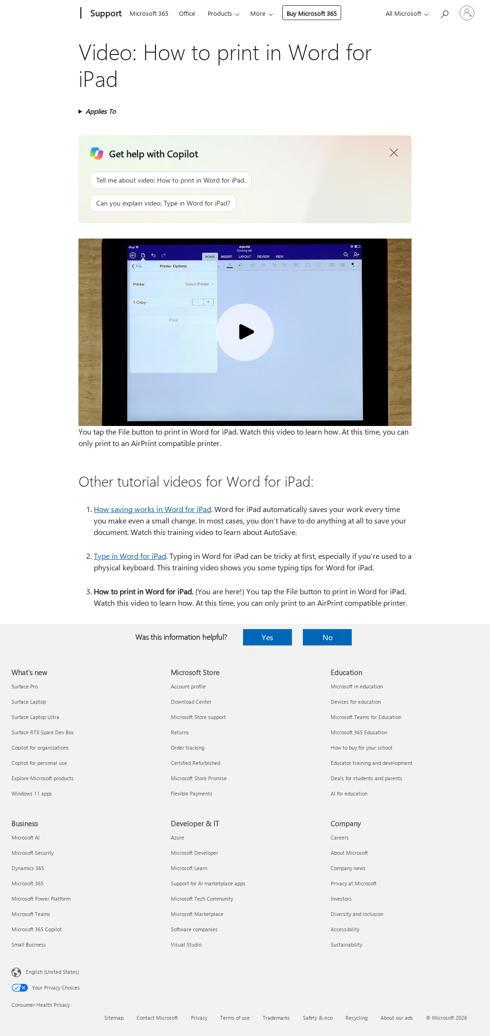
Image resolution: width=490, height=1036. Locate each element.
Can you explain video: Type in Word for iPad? (163, 202)
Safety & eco (318, 1017)
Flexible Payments (191, 793)
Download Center (191, 701)
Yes (267, 637)
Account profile (188, 686)
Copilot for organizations (40, 747)
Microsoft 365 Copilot (36, 929)
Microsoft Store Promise (199, 778)
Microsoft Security (32, 852)
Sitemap (113, 1017)
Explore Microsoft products (42, 778)
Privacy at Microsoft (354, 883)
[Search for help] (444, 12)
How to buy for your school (361, 747)
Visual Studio (186, 944)
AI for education (349, 793)
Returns (180, 732)
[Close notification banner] (394, 153)
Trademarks (276, 1017)
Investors (341, 898)
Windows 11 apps (31, 793)
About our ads (396, 1017)
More (258, 13)
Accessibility (345, 929)
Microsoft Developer (194, 852)
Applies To (101, 111)
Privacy (199, 1017)
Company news (348, 868)
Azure (177, 837)
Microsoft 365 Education (359, 732)
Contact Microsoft (157, 1017)
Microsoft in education (357, 686)
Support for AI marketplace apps (208, 883)
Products (220, 13)
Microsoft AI (25, 837)
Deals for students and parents (366, 778)
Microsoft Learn (189, 868)
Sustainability (346, 944)
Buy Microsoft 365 (312, 13)
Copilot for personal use (39, 762)
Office (187, 13)
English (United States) (52, 971)
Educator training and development (371, 762)
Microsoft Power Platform (40, 898)
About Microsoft (349, 852)
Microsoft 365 (149, 13)
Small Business (28, 944)
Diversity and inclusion (357, 913)
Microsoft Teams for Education (366, 716)
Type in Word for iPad (130, 556)
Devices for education (356, 701)
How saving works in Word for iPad (152, 509)
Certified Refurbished (195, 762)
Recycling (356, 1017)
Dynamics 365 (27, 868)
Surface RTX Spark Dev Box (42, 732)
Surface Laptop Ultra (35, 716)
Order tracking (187, 747)
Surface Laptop (28, 701)
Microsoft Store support (198, 716)
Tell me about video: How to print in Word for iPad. (170, 180)
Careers (340, 837)
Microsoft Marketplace (197, 913)
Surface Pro (24, 686)
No (328, 637)
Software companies (194, 929)
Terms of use (235, 1017)
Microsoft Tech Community (202, 898)
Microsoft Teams (30, 913)
